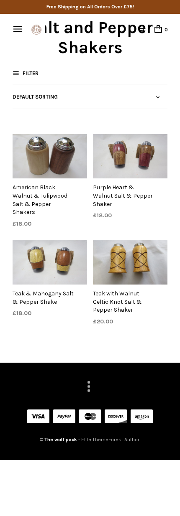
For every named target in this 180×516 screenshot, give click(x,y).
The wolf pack (60, 439)
